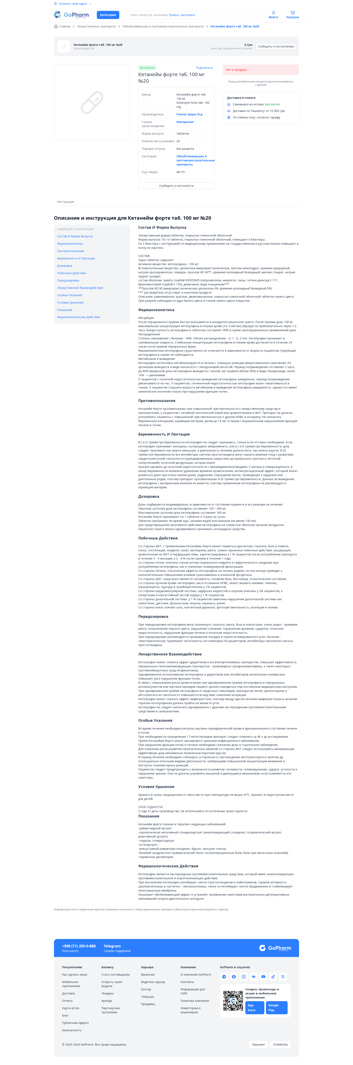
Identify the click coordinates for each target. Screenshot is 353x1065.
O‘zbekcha (280, 1044)
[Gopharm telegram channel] (224, 977)
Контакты (187, 982)
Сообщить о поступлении (276, 46)
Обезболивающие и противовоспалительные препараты (195, 160)
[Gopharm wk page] (253, 977)
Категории (108, 15)
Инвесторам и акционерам (191, 1010)
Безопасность (72, 1030)
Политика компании (195, 1001)
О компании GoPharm (196, 974)
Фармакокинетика (70, 243)
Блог (65, 1015)
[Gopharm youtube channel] (263, 977)
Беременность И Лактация (76, 258)
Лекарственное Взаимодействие (80, 288)
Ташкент (258, 1044)
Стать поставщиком (116, 974)
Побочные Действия (71, 273)
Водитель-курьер (153, 982)
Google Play (273, 1007)
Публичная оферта (75, 1023)
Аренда (107, 1001)
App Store (251, 1007)
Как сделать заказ (74, 974)
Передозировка (68, 280)
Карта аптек (70, 1008)
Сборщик (147, 997)
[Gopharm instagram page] (244, 977)
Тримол (174, 15)
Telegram (112, 945)
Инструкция (65, 202)
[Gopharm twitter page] (283, 977)
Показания (64, 310)
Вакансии (148, 974)
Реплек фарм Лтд (84, 48)
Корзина (292, 17)
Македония (184, 122)
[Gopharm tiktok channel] (273, 977)
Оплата (67, 1001)
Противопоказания (70, 251)
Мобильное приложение (71, 984)
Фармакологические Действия (78, 317)
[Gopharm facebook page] (234, 977)
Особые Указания (69, 295)
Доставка (68, 993)
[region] (92, 102)
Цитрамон (188, 15)
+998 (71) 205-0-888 (79, 945)
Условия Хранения (70, 302)
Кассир (146, 989)
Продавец (148, 1004)
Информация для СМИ (193, 991)
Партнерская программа (111, 1010)
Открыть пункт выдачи (112, 984)
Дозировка (64, 266)
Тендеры (108, 993)
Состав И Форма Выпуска (75, 236)
